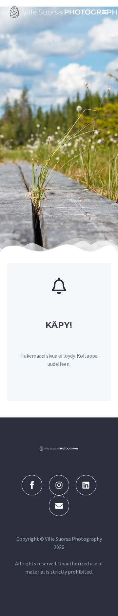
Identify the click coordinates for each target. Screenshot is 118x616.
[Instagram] (59, 485)
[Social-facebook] (32, 485)
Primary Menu (105, 12)
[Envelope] (59, 505)
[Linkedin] (86, 485)
